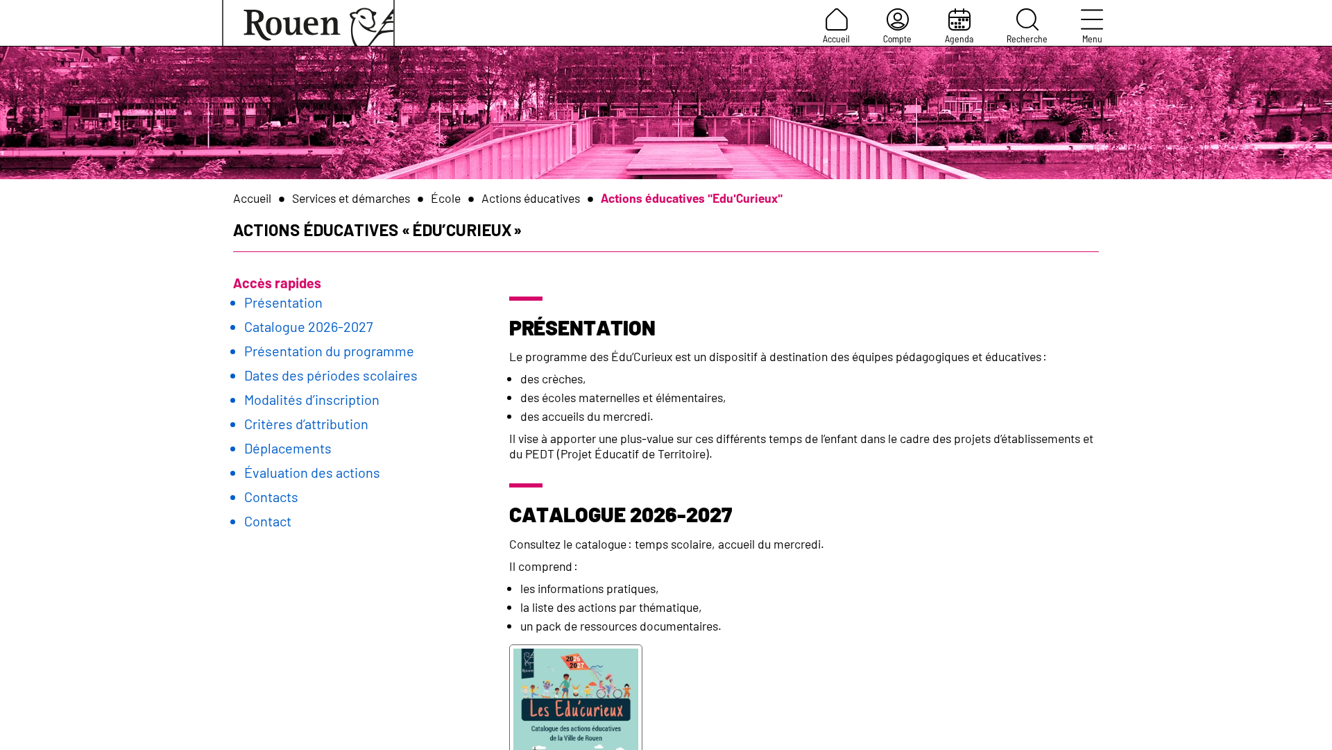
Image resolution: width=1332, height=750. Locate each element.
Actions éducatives (530, 198)
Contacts (271, 496)
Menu (1092, 38)
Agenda (959, 38)
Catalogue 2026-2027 (308, 326)
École (446, 198)
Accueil (836, 38)
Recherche (1027, 38)
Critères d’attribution (306, 423)
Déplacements (288, 448)
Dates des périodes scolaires (331, 375)
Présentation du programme (329, 350)
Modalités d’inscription (311, 399)
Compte (897, 38)
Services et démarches (351, 198)
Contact (267, 520)
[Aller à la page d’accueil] (308, 23)
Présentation (283, 302)
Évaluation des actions (312, 472)
